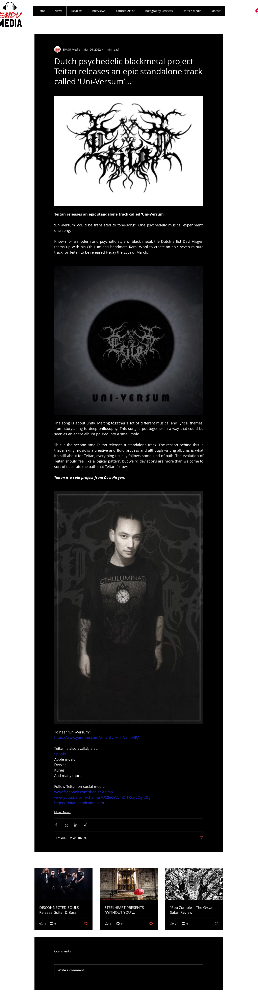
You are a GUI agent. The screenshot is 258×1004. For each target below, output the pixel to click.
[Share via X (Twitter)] (66, 825)
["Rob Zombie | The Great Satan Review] (194, 884)
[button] (77, 11)
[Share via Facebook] (56, 825)
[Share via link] (86, 825)
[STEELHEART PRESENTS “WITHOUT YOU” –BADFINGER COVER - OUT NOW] (129, 884)
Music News (62, 812)
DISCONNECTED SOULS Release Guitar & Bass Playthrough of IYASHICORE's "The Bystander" (63, 910)
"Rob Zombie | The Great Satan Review (191, 910)
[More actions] (201, 49)
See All (218, 860)
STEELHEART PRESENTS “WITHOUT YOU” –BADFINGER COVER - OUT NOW (127, 910)
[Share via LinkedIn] (76, 825)
